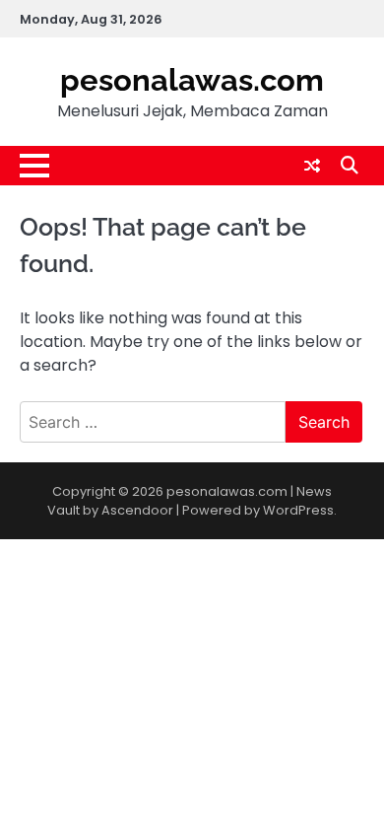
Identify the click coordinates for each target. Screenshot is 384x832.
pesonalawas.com (192, 80)
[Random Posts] (312, 166)
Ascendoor (137, 510)
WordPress (298, 510)
